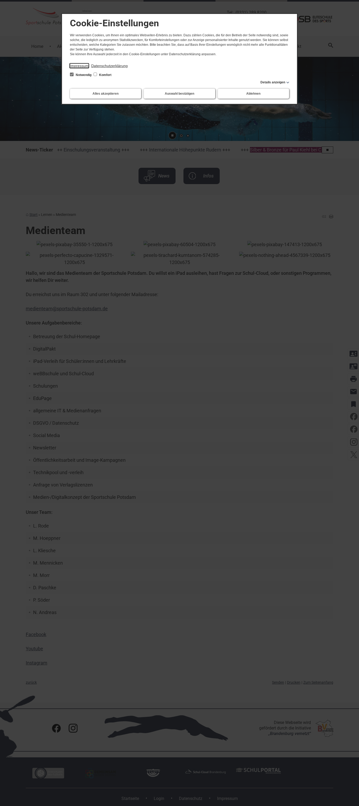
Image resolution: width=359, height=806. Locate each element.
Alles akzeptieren (106, 93)
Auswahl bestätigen (179, 93)
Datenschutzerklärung (109, 66)
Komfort (104, 75)
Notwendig (83, 75)
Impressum (79, 66)
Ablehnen (253, 93)
